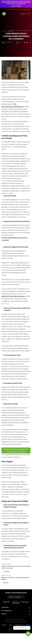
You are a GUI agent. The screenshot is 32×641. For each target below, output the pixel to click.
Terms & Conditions (19, 619)
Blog (5, 30)
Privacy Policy (9, 619)
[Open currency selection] (6, 9)
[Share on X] (24, 42)
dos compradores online (9, 106)
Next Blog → (6, 582)
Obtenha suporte (26, 9)
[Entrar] (23, 14)
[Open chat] (28, 633)
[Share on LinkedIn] (27, 42)
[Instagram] (9, 629)
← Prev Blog (6, 571)
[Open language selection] (8, 9)
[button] (21, 14)
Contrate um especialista (16, 9)
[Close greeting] (28, 628)
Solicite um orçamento (15, 597)
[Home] (2, 31)
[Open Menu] (29, 14)
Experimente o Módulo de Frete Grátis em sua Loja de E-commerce (16, 450)
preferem (20, 106)
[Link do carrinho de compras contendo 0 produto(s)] (26, 14)
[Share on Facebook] (29, 42)
